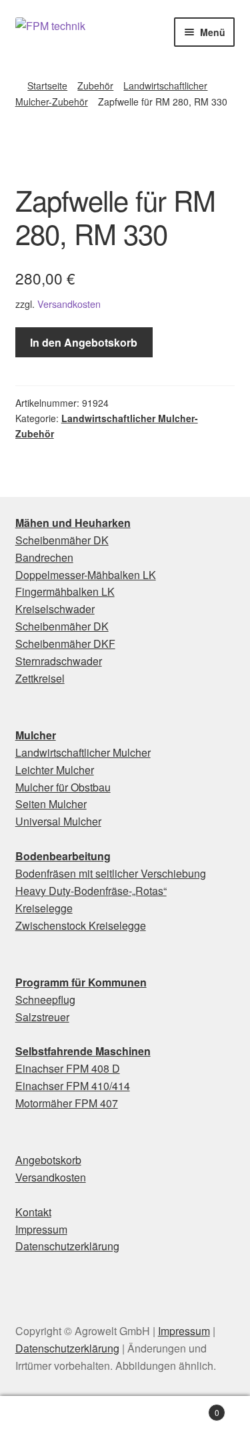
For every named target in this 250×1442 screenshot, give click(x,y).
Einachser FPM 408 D (67, 1068)
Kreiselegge (44, 908)
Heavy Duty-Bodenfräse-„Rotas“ (91, 890)
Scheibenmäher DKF (65, 643)
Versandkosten (69, 304)
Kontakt (33, 1212)
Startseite (47, 85)
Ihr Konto (41, 1419)
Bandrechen (44, 557)
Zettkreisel (40, 678)
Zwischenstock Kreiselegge (80, 925)
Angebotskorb (48, 1159)
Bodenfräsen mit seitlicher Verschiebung (110, 873)
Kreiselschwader (55, 608)
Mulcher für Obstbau (63, 787)
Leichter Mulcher (54, 769)
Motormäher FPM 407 (66, 1103)
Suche (125, 1419)
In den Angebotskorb (83, 342)
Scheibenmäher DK (62, 540)
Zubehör (95, 85)
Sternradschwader (58, 661)
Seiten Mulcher (51, 804)
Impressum (41, 1229)
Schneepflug (45, 999)
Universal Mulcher (58, 821)
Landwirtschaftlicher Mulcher (83, 752)
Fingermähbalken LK (65, 591)
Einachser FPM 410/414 (72, 1085)
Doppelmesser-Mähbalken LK (85, 574)
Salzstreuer (42, 1017)
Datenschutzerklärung (67, 1246)
